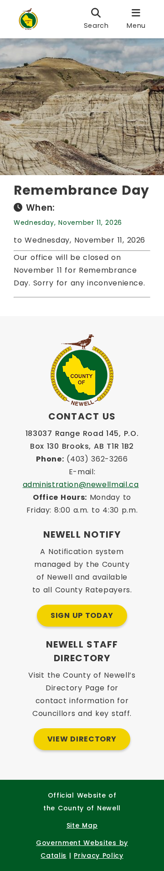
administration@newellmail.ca (81, 484)
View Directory (82, 739)
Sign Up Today (82, 615)
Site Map (82, 825)
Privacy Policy (98, 855)
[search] (96, 19)
